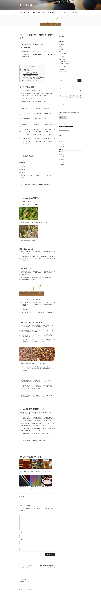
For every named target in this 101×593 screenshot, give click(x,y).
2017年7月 (61, 162)
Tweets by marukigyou (64, 129)
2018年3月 (61, 151)
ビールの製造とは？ (25, 69)
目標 (39, 12)
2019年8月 (61, 139)
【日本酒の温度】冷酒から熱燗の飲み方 (24, 487)
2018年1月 (61, 154)
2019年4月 (61, 146)
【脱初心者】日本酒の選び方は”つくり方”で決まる (46, 488)
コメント (21, 513)
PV (59, 74)
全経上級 (63, 53)
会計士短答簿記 (64, 63)
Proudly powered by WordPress (26, 589)
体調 (60, 39)
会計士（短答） (51, 12)
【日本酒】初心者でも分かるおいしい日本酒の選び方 (35, 471)
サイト (21, 546)
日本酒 (60, 44)
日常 (34, 12)
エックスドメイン (23, 579)
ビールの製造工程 (24, 70)
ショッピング (62, 66)
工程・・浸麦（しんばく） (30, 74)
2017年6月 (61, 164)
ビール (22, 496)
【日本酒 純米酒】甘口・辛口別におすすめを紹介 (35, 488)
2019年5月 (61, 144)
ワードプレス (67, 12)
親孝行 (29, 12)
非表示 (33, 66)
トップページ (22, 12)
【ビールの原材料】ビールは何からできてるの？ (46, 470)
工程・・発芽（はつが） (30, 75)
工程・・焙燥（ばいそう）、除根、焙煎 (33, 77)
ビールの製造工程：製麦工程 (29, 72)
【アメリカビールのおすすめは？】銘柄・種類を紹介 (24, 471)
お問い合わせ (75, 12)
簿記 (43, 12)
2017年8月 (61, 159)
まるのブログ (27, 4)
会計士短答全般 (64, 61)
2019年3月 (61, 149)
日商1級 (62, 56)
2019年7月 (61, 141)
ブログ (59, 12)
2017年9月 (61, 156)
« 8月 (64, 104)
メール (21, 539)
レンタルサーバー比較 (24, 581)
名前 (20, 532)
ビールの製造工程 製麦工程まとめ (31, 78)
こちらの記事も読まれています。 (30, 80)
